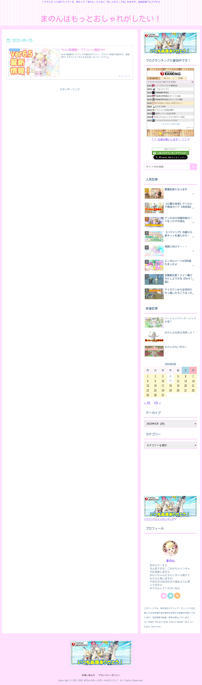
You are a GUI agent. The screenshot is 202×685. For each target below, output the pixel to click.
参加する (190, 127)
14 (193, 381)
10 (163, 381)
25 (170, 390)
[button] (193, 166)
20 (185, 385)
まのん (170, 560)
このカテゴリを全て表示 (170, 124)
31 (163, 395)
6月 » (157, 403)
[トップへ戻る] (197, 680)
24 (163, 390)
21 (193, 385)
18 (170, 385)
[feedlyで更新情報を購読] (170, 596)
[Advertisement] (70, 114)
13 (185, 381)
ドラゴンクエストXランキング (159, 519)
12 (178, 381)
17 (163, 385)
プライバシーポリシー (109, 675)
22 (147, 390)
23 (155, 390)
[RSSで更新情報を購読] (177, 596)
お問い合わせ (88, 675)
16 (155, 385)
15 (147, 385)
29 (147, 395)
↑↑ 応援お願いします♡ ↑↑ (169, 139)
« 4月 (147, 403)
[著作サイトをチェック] (163, 596)
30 (155, 395)
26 (178, 390)
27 (185, 390)
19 (178, 385)
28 (193, 390)
